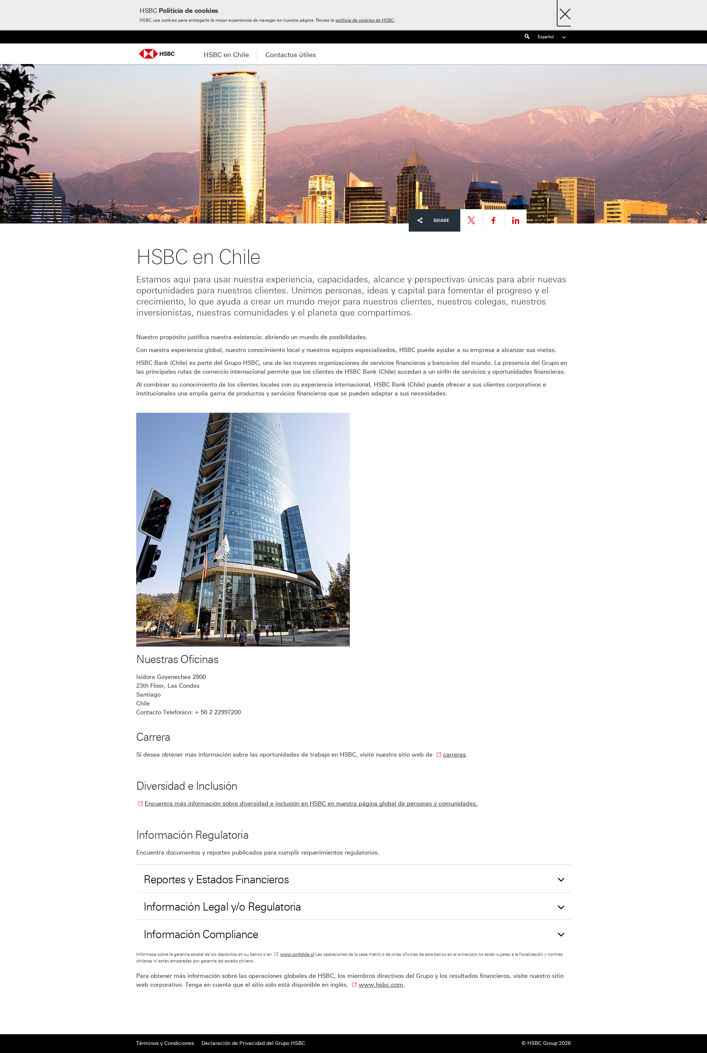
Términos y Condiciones (165, 1043)
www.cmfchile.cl (297, 954)
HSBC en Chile (226, 55)
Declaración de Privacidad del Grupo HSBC (253, 1043)
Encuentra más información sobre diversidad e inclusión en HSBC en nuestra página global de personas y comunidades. (311, 803)
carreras (454, 754)
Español (546, 36)
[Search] (527, 37)
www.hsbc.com (381, 984)
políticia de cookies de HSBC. (365, 20)
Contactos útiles (290, 55)
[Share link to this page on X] (471, 220)
